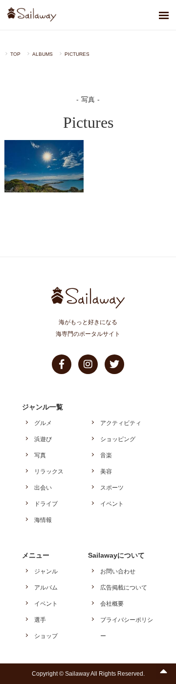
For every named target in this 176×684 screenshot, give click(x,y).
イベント (112, 503)
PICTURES (77, 54)
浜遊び (43, 439)
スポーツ (112, 487)
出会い (43, 487)
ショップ (46, 636)
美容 (106, 471)
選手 (40, 619)
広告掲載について (123, 587)
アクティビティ (120, 423)
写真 (40, 455)
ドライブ (46, 503)
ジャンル (46, 571)
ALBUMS (42, 54)
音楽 (106, 455)
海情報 (43, 520)
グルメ (43, 423)
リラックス (49, 471)
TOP (15, 54)
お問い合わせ (117, 571)
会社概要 (112, 603)
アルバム (46, 587)
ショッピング (117, 439)
